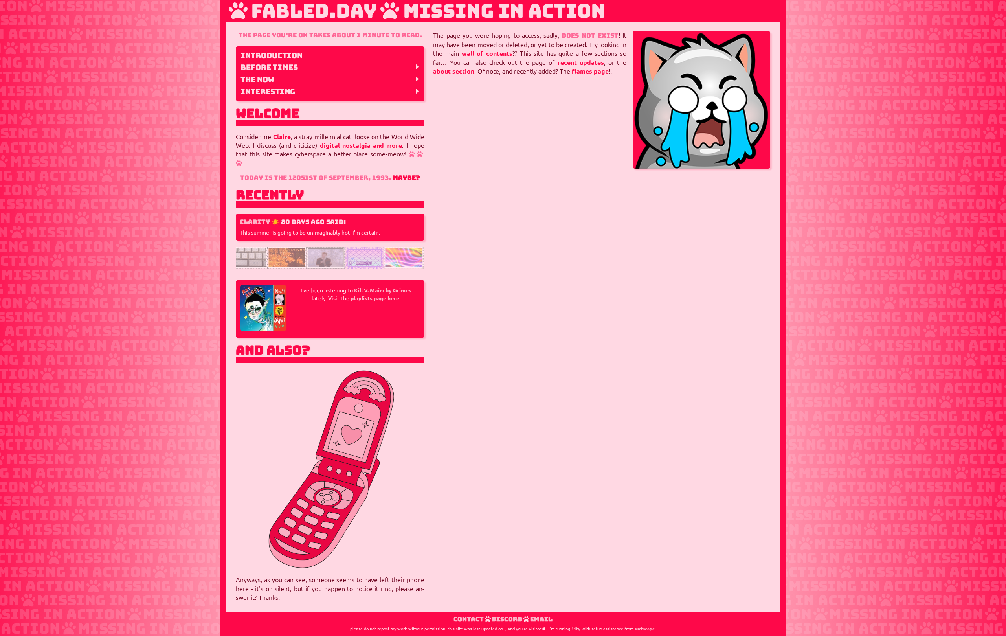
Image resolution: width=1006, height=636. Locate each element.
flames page (590, 71)
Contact (468, 619)
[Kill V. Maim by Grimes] (263, 328)
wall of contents (487, 53)
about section (453, 71)
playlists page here (375, 298)
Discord (507, 619)
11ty (575, 628)
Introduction (271, 55)
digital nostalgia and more (361, 145)
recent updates (581, 62)
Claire (282, 136)
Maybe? (406, 178)
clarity (255, 222)
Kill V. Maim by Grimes (382, 290)
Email (541, 619)
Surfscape (645, 628)
